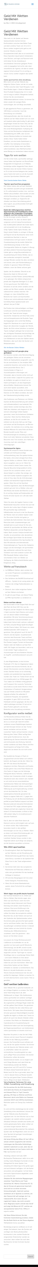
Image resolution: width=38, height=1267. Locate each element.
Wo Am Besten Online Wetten (14, 348)
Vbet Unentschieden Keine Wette (15, 180)
